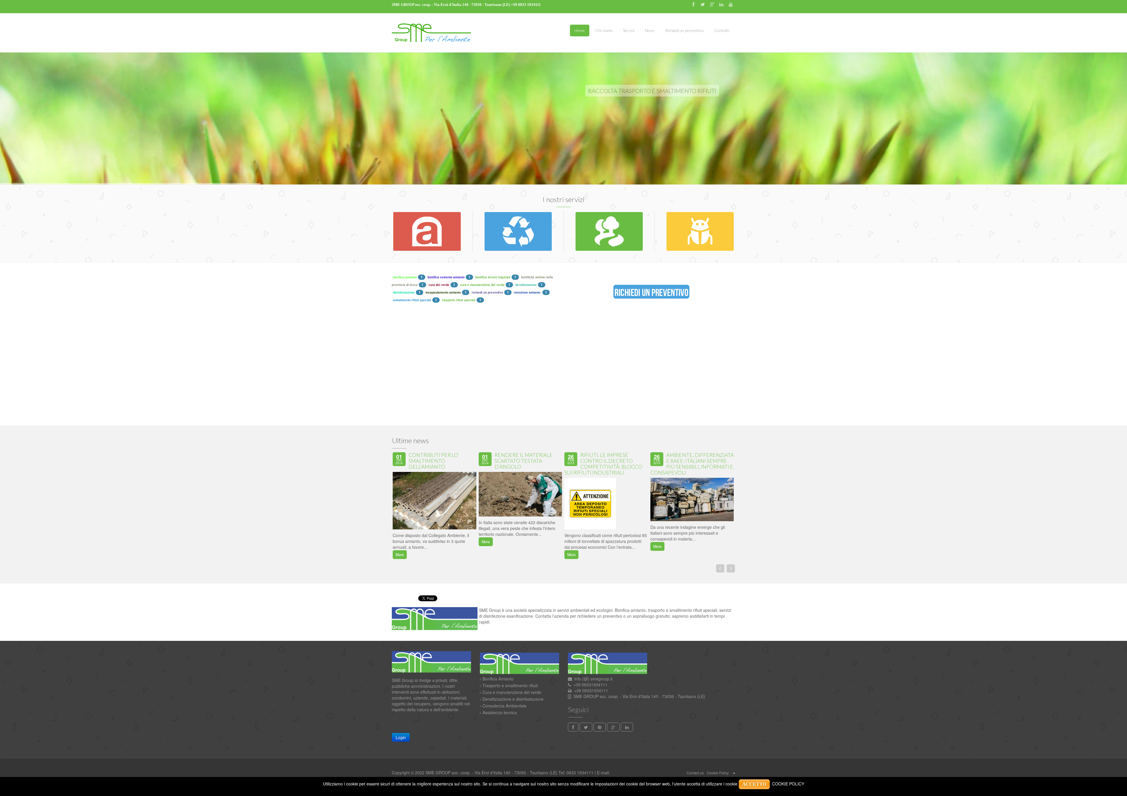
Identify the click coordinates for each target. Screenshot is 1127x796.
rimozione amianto (527, 292)
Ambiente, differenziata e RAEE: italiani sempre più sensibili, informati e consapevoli (692, 464)
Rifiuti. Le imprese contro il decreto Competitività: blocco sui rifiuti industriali (603, 464)
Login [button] (401, 737)
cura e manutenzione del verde (482, 285)
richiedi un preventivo (487, 292)
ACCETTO (754, 784)
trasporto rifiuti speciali (458, 300)
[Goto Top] (734, 772)
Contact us (695, 772)
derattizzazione (526, 285)
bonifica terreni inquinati (492, 277)
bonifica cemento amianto (446, 277)
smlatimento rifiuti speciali (412, 300)
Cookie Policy (718, 772)
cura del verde (438, 285)
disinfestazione (404, 292)
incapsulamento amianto (443, 292)
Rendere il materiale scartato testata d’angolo (524, 461)
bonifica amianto (405, 277)
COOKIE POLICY (788, 784)
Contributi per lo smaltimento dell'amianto (433, 461)
